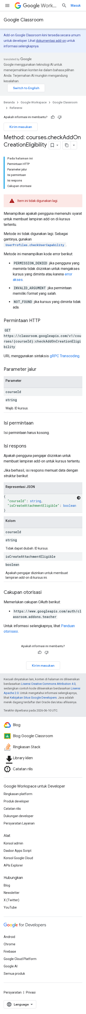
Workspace (49, 6)
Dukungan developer (18, 816)
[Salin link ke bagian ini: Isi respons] (31, 446)
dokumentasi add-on (51, 40)
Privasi (31, 992)
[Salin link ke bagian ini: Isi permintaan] (38, 423)
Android (9, 937)
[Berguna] (52, 117)
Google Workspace (34, 102)
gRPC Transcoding (64, 356)
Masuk (75, 5)
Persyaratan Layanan (19, 823)
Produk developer (16, 801)
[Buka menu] (7, 5)
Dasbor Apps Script (17, 851)
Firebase (10, 951)
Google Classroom (23, 20)
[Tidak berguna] (59, 117)
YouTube (10, 907)
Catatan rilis (12, 808)
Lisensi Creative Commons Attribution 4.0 (48, 683)
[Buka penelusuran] (64, 5)
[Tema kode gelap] (78, 497)
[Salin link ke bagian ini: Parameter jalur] (41, 369)
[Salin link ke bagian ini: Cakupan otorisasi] (46, 592)
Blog (7, 885)
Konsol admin (13, 843)
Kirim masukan (20, 127)
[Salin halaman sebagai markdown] (67, 145)
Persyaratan (13, 992)
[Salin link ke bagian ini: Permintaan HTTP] (45, 321)
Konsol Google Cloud (18, 858)
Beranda (9, 102)
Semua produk (14, 973)
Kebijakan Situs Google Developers (33, 697)
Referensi (16, 108)
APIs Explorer (13, 865)
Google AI (10, 966)
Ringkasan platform (18, 794)
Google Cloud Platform (20, 959)
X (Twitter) (11, 900)
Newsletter (11, 893)
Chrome (9, 944)
